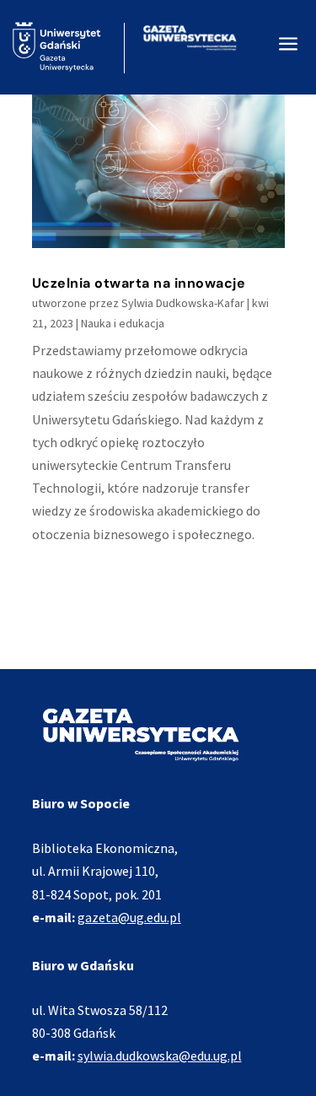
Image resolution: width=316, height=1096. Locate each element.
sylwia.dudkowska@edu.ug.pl (160, 1055)
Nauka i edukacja (122, 323)
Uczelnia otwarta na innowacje (139, 283)
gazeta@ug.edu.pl (129, 917)
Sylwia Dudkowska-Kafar (182, 302)
